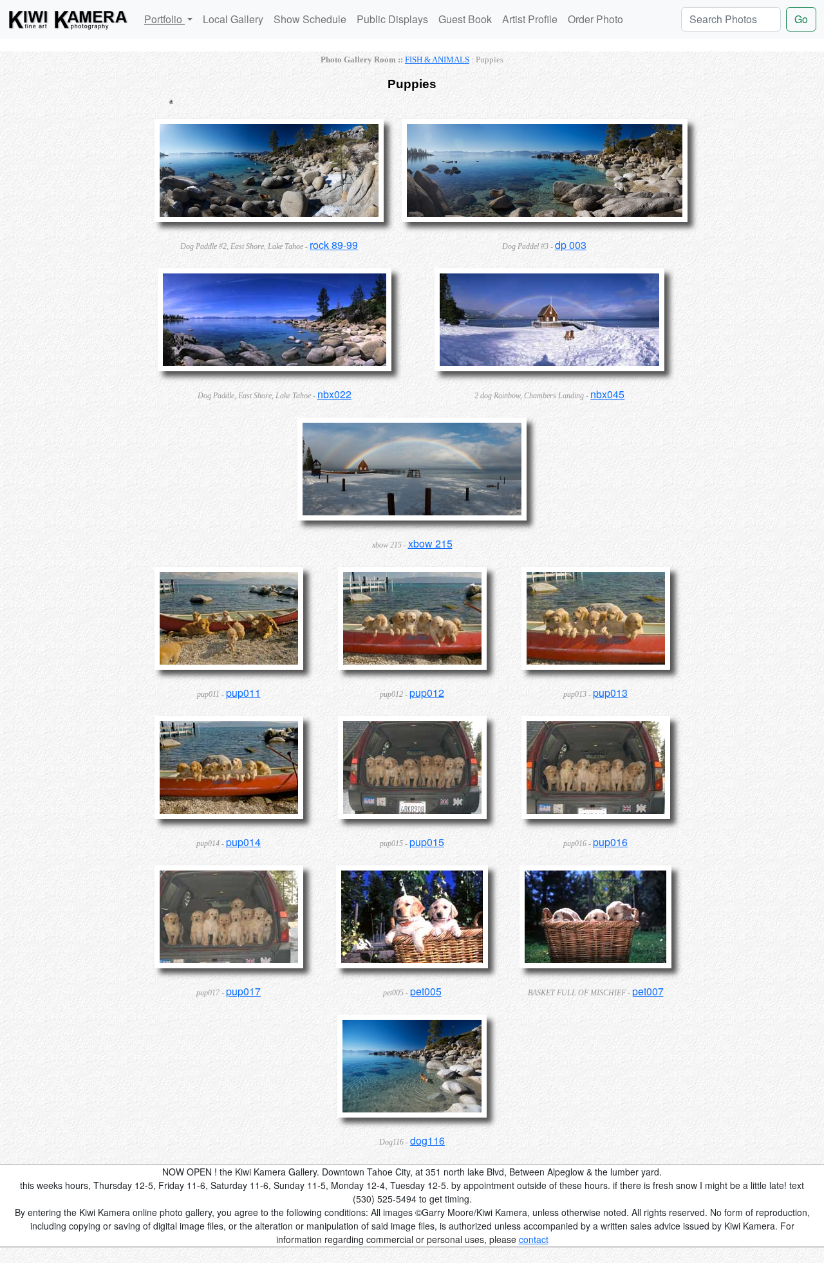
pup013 (610, 692)
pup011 (243, 692)
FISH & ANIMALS (437, 59)
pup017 (243, 991)
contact (533, 1239)
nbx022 (334, 394)
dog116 (427, 1140)
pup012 (426, 692)
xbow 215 (430, 543)
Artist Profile (529, 19)
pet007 (648, 991)
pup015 (426, 841)
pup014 (243, 841)
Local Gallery (233, 19)
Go (801, 19)
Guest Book (465, 19)
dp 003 (570, 244)
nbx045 (607, 394)
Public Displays (392, 19)
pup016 (610, 841)
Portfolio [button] (164, 19)
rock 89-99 (334, 244)
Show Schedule (310, 19)
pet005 (426, 991)
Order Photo (595, 19)
